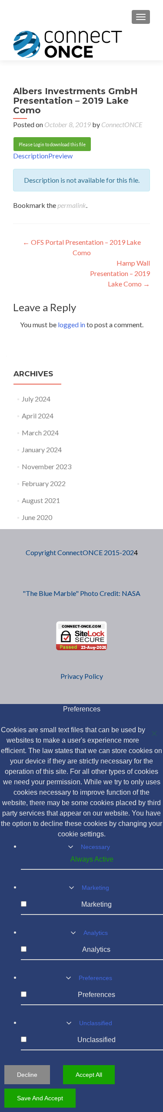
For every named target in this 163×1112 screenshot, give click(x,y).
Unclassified (95, 1023)
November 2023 (46, 466)
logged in (71, 324)
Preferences (95, 977)
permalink (71, 205)
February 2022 (44, 483)
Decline (27, 1074)
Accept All (89, 1074)
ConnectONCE (122, 124)
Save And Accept (40, 1098)
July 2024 (36, 399)
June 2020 (37, 517)
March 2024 (40, 432)
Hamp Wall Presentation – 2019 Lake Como (120, 273)
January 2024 (42, 449)
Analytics (95, 932)
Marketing (95, 887)
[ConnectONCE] (68, 43)
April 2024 (37, 415)
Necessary (95, 846)
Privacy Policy (81, 676)
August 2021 (41, 500)
